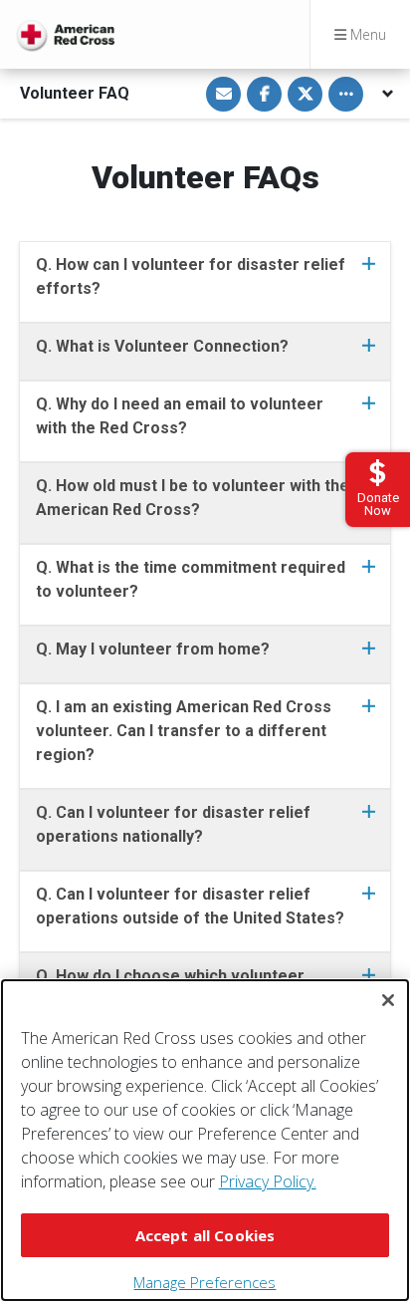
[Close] (388, 1000)
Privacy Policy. (267, 1181)
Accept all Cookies (205, 1235)
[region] (205, 1140)
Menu (366, 34)
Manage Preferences (204, 1282)
